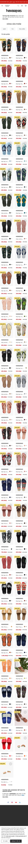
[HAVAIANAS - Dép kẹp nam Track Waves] (21, 252)
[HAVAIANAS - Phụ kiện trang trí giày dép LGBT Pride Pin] (21, 743)
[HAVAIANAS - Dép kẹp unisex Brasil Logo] (21, 200)
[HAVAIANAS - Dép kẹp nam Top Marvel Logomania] (6, 459)
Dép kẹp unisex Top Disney (8, 161)
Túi (13, 29)
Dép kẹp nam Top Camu (7, 58)
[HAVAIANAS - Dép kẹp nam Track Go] (21, 278)
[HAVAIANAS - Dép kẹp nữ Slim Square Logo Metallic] (21, 71)
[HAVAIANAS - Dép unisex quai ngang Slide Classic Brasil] (21, 562)
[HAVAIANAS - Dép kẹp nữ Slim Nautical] (21, 485)
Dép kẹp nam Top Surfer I (8, 187)
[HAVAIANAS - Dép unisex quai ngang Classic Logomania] (6, 588)
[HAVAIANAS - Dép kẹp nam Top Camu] (6, 45)
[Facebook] (8, 802)
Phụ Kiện (22, 29)
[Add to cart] (10, 39)
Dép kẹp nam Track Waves (8, 368)
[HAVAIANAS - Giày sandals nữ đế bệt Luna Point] (6, 329)
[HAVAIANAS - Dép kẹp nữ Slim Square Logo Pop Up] (6, 562)
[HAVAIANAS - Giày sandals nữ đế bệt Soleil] (6, 226)
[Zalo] (20, 802)
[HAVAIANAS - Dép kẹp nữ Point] (6, 278)
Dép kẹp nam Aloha (21, 187)
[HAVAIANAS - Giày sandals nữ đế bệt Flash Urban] (6, 200)
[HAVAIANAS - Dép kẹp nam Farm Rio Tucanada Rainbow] (6, 536)
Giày (4, 29)
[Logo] (7, 5)
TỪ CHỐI (5, 841)
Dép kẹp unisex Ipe (21, 316)
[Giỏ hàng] (26, 5)
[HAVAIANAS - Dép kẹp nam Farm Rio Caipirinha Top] (21, 355)
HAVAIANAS (4, 55)
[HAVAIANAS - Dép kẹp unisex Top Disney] (21, 123)
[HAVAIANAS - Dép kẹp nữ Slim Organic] (6, 407)
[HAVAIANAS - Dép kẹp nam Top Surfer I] (21, 148)
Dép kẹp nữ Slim (20, 678)
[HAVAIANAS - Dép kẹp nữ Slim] (21, 666)
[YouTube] (16, 802)
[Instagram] (12, 802)
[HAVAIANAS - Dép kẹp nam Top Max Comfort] (6, 485)
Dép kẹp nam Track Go (22, 290)
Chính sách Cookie (10, 836)
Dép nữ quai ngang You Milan (9, 523)
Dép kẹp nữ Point (5, 290)
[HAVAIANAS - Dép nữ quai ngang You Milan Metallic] (6, 614)
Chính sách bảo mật (20, 836)
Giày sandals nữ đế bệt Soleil (8, 239)
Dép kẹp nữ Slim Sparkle (7, 84)
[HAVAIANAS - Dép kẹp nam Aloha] (21, 174)
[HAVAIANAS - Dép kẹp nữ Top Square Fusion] (6, 640)
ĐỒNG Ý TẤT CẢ (16, 841)
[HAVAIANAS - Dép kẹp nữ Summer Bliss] (21, 329)
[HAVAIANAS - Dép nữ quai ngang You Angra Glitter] (21, 433)
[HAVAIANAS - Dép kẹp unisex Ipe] (21, 304)
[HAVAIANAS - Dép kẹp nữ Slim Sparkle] (6, 71)
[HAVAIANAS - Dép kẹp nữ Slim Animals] (21, 459)
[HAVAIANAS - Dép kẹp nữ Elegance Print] (21, 510)
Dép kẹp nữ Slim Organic (7, 420)
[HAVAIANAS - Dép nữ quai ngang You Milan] (6, 510)
